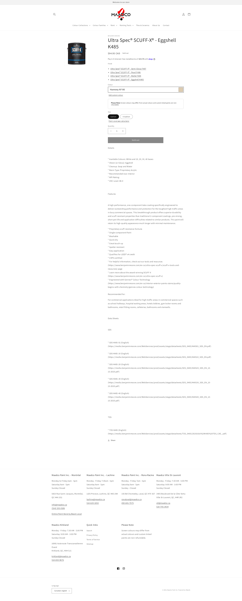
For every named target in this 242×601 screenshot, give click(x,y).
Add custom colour (116, 95)
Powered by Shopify (184, 590)
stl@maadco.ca (163, 503)
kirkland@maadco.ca (61, 556)
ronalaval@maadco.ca (132, 499)
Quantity (111, 126)
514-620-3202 (93, 503)
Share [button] (113, 440)
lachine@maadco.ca (96, 499)
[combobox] (146, 90)
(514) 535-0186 (58, 508)
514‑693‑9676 (58, 560)
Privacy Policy (92, 535)
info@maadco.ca (59, 504)
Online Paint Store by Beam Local (67, 514)
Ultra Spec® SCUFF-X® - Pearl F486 (125, 72)
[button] (54, 14)
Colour (110, 85)
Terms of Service (93, 539)
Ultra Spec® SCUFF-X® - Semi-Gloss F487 (128, 68)
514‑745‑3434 (162, 506)
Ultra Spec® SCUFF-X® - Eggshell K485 (127, 79)
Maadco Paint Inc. (172, 590)
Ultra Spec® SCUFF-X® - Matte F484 (125, 76)
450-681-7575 (128, 503)
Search (89, 530)
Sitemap (90, 544)
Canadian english (60, 591)
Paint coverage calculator (119, 121)
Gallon (113, 117)
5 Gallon (126, 117)
